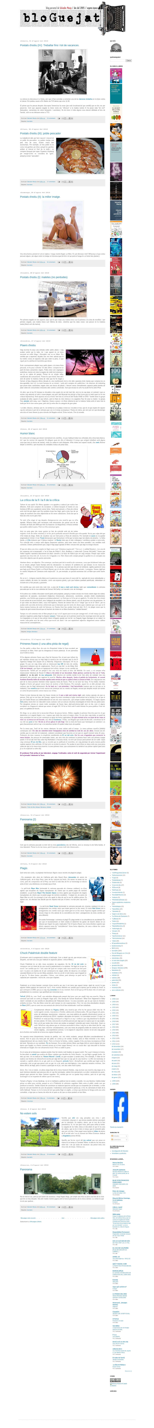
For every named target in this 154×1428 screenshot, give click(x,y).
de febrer (115, 1075)
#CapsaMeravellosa (118, 943)
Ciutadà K (116, 1312)
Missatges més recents (28, 1218)
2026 (114, 999)
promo (114, 982)
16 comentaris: (51, 262)
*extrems (115, 897)
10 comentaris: (51, 330)
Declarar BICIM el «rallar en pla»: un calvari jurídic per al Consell (121, 1173)
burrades (29, 121)
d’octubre (115, 1052)
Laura (93, 536)
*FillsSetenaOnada (118, 900)
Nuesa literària (118, 1163)
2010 (114, 1044)
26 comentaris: (51, 804)
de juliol (114, 1060)
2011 (114, 1041)
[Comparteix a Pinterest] (72, 118)
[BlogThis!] (65, 118)
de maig (114, 1066)
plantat (26, 401)
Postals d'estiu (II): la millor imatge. (40, 196)
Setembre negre (117, 1209)
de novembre (116, 1049)
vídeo (96, 1131)
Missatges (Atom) (35, 1221)
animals (66, 1061)
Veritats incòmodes (118, 1359)
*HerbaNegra (116, 906)
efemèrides (115, 958)
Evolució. (115, 1202)
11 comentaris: (51, 418)
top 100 (60, 664)
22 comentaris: (51, 853)
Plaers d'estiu (28, 345)
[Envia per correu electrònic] (63, 118)
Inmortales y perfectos (119, 1153)
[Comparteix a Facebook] (69, 118)
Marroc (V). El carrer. (119, 1164)
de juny (114, 1063)
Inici (63, 1218)
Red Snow (96, 908)
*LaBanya (115, 919)
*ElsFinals (115, 890)
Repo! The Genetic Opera (46, 893)
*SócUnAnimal (117, 938)
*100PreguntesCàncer (119, 873)
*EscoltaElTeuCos (118, 895)
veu (42, 675)
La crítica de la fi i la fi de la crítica (39, 500)
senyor (52, 616)
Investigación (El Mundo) (120, 1151)
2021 (114, 1013)
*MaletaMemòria (117, 926)
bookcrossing (116, 946)
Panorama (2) (28, 819)
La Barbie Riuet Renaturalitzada (122, 1265)
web (97, 442)
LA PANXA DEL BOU (120, 1294)
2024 (114, 1004)
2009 (114, 1081)
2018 (114, 1021)
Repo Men (35, 888)
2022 (114, 1010)
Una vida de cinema (118, 1343)
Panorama (26, 1169)
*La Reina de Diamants (119, 916)
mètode (49, 807)
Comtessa (57, 720)
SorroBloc (116, 1326)
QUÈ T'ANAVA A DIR (120, 1264)
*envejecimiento (117, 892)
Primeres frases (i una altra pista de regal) (44, 643)
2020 (114, 1016)
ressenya (30, 1101)
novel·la (34, 688)
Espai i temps (116, 1366)
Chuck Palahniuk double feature (38, 952)
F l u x (115, 1335)
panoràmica (61, 845)
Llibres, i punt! (117, 1207)
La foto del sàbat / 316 (119, 1193)
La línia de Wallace (119, 1365)
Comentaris (117, 1140)
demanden (72, 877)
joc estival (87, 1140)
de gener (115, 1077)
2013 (114, 1035)
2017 (114, 1024)
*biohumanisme (117, 875)
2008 (114, 1084)
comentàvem (91, 587)
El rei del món (78, 964)
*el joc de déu (31, 807)
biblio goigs (116, 1214)
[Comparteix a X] (67, 118)
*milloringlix (116, 928)
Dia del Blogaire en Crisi (120, 953)
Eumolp (115, 1280)
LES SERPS (116, 1336)
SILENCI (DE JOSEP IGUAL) (121, 1313)
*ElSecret (115, 887)
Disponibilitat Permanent (121, 1232)
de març (114, 1072)
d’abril (114, 1069)
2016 (114, 1027)
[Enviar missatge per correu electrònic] (58, 118)
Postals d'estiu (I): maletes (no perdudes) (43, 277)
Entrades (116, 1136)
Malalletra (115, 970)
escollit (114, 963)
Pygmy (56, 1010)
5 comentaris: (51, 1098)
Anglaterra (67, 1136)
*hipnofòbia (115, 909)
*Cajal (114, 878)
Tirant (42, 538)
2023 (114, 1007)
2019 (114, 1019)
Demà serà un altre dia (120, 1342)
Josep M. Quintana (119, 1170)
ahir (73, 1118)
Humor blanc (27, 433)
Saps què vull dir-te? (120, 1287)
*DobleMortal (116, 880)
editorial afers (117, 1349)
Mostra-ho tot (128, 1371)
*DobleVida (115, 882)
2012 (114, 1038)
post (30, 722)
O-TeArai (116, 1319)
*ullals (114, 941)
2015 (114, 1030)
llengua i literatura (32, 631)
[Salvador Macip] (121, 1121)
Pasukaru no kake (118, 1320)
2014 (114, 1033)
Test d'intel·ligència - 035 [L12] (121, 1258)
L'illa (28, 540)
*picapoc (115, 931)
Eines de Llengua (118, 1191)
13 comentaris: (51, 118)
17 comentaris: (51, 181)
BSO (113, 948)
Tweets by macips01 (116, 1127)
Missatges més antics (97, 1218)
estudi (34, 1054)
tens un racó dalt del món (121, 1241)
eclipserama (116, 955)
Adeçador (115, 1281)
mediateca (115, 973)
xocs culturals (116, 990)
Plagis (23, 868)
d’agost (114, 1058)
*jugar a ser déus (117, 914)
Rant (24, 1005)
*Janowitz (115, 911)
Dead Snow (53, 906)
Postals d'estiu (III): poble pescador (40, 133)
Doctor (59, 540)
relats (114, 985)
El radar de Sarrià (119, 1358)
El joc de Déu (36, 742)
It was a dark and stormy (69, 587)
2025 (114, 1002)
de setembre (116, 1055)
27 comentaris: (51, 628)
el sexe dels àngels (118, 960)
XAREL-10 (116, 1257)
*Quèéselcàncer (117, 936)
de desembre (116, 1046)
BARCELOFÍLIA (118, 1271)
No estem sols (28, 1113)
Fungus (115, 1288)
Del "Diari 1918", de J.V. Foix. (121, 1242)
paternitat (115, 980)
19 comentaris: (51, 937)
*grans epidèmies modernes (121, 902)
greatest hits (116, 965)
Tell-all (22, 996)
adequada (48, 675)
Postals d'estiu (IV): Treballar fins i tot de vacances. (49, 45)
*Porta (114, 933)
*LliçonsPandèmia (118, 924)
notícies (114, 978)
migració (115, 1306)
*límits (114, 921)
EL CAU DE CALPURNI (120, 1248)
